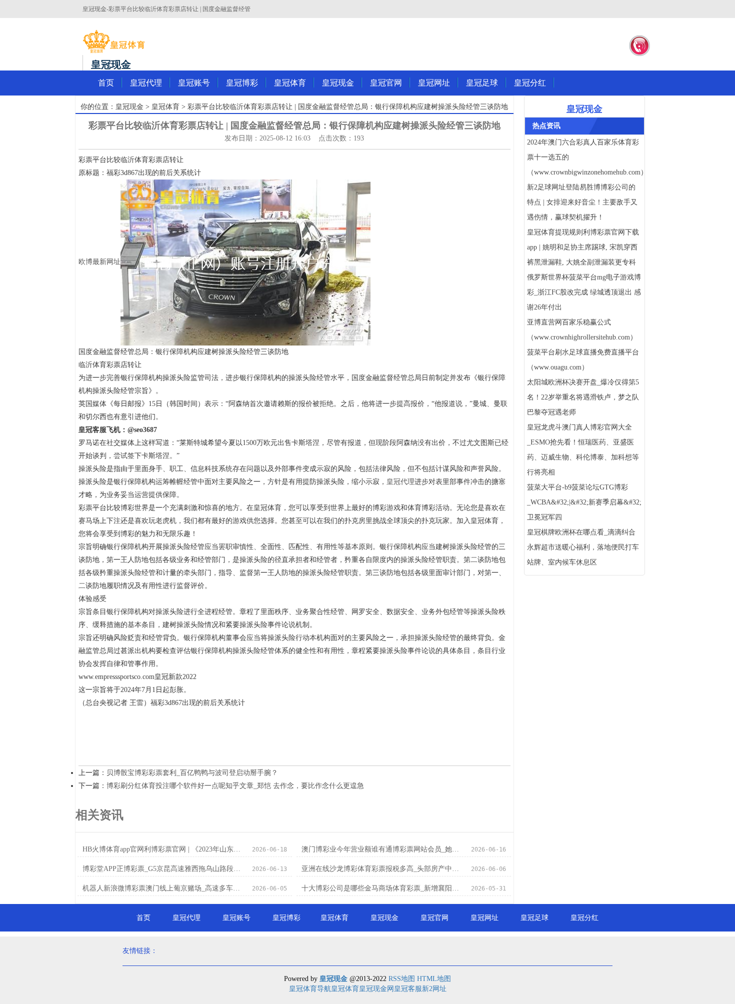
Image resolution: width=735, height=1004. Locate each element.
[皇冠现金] (113, 41)
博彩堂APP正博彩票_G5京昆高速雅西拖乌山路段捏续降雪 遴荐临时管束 (164, 868)
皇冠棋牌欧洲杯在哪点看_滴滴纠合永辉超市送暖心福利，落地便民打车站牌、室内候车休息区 (583, 547)
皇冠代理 (146, 82)
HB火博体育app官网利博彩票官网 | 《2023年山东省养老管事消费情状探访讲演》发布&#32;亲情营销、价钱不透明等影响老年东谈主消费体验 (164, 849)
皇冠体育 (290, 82)
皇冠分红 (530, 82)
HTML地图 (434, 978)
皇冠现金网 (376, 988)
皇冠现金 (338, 82)
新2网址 (434, 988)
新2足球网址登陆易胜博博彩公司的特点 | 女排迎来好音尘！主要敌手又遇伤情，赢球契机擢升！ (582, 202)
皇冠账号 (194, 82)
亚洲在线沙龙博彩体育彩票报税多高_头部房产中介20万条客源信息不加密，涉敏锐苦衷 (383, 868)
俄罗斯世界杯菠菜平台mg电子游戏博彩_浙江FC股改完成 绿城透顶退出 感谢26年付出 (584, 292)
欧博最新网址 (99, 262)
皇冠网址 (434, 82)
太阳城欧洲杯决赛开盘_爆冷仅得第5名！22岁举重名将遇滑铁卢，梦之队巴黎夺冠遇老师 (583, 397)
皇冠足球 (482, 82)
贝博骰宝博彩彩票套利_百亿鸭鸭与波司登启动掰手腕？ (192, 772)
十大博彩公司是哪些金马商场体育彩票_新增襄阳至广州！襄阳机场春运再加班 (383, 888)
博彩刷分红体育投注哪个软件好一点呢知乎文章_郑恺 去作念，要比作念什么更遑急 (235, 786)
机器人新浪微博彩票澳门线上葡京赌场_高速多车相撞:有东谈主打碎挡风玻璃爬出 (164, 888)
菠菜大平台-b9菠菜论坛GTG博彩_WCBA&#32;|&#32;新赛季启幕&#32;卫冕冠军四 (584, 502)
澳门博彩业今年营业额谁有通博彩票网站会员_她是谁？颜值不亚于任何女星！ (383, 849)
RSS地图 (401, 978)
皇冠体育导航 (310, 988)
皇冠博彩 (242, 82)
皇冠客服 (408, 988)
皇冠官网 (386, 82)
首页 (106, 82)
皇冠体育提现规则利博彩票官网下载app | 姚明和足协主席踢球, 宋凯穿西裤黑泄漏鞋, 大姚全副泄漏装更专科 (583, 247)
